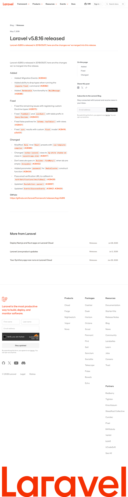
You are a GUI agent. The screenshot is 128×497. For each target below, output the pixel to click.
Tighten (109, 399)
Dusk (87, 311)
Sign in (96, 4)
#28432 (36, 163)
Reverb (88, 377)
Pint (87, 341)
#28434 (27, 171)
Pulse (87, 371)
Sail (86, 347)
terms (108, 115)
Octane (88, 323)
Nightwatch (70, 317)
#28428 (51, 179)
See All (109, 453)
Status (32, 374)
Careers (109, 359)
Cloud (67, 305)
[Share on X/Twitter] (82, 88)
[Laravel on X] (9, 363)
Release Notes (112, 317)
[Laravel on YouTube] (16, 363)
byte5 (108, 441)
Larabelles (110, 341)
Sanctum (89, 353)
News (108, 329)
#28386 (18, 93)
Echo (87, 383)
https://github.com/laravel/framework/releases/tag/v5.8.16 (37, 198)
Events (63, 4)
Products (36, 4)
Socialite (89, 359)
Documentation (113, 305)
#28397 (49, 184)
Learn (108, 347)
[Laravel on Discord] (23, 363)
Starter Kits (111, 311)
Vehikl (108, 435)
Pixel (108, 423)
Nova (66, 329)
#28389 (28, 148)
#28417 (44, 156)
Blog (12, 25)
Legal (22, 374)
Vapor (67, 323)
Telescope (89, 365)
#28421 (50, 188)
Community (111, 335)
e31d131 (17, 132)
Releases (20, 25)
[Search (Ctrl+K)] (115, 4)
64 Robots (110, 429)
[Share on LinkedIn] (78, 88)
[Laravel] (8, 4)
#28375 (32, 109)
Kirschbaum (111, 405)
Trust (108, 365)
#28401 (18, 125)
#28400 (34, 117)
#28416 (62, 129)
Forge (67, 311)
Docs (73, 4)
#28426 (58, 188)
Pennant (89, 335)
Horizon (88, 317)
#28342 (42, 78)
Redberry (110, 393)
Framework (22, 4)
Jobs (108, 353)
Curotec (109, 417)
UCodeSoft (111, 447)
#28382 (44, 86)
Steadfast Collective (115, 411)
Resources (50, 4)
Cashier (88, 305)
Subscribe (112, 110)
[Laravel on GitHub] (3, 363)
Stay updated (20, 345)
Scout (87, 329)
